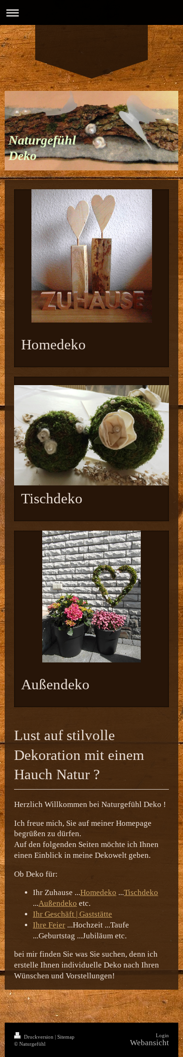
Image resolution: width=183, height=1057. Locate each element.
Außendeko (57, 903)
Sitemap (66, 1037)
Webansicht (149, 1042)
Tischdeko (141, 892)
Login (162, 1035)
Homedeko (98, 892)
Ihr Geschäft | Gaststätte (72, 914)
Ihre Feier (49, 924)
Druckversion (39, 1037)
